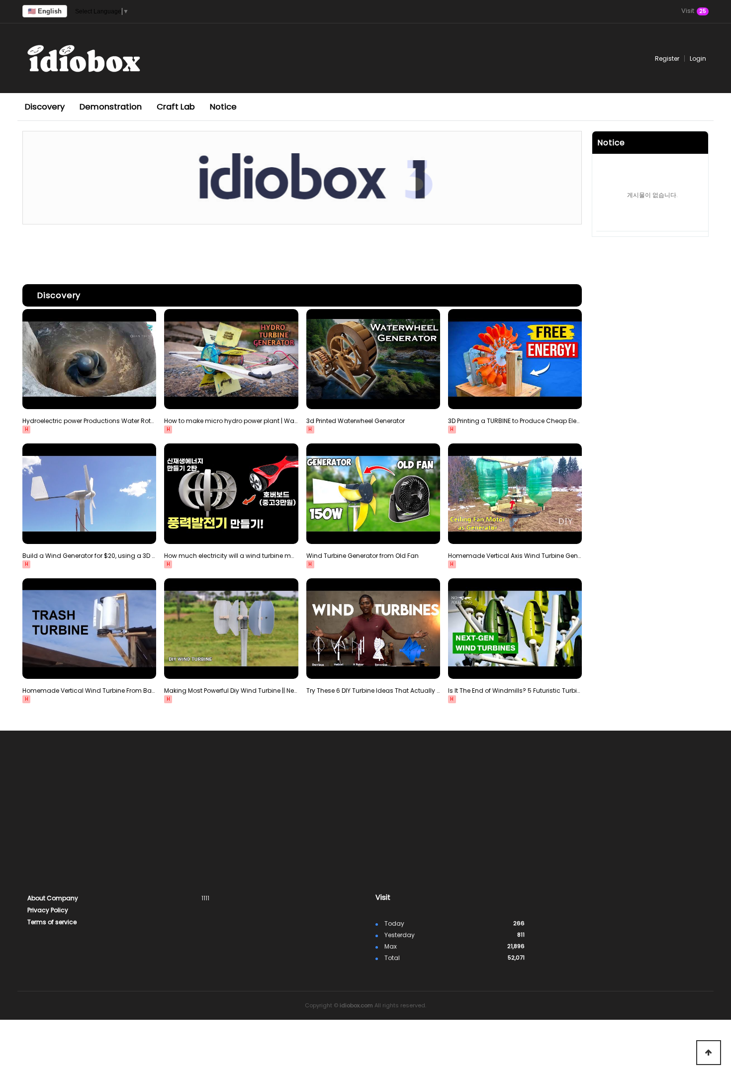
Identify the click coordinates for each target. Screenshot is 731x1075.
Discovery (45, 106)
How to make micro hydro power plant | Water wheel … (231, 421)
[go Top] (708, 1052)
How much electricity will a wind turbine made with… (231, 555)
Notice (223, 106)
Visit (693, 11)
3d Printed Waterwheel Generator (355, 421)
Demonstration (111, 106)
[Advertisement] (302, 251)
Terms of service (52, 922)
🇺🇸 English (45, 11)
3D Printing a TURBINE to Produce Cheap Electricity (515, 421)
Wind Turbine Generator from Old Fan (362, 555)
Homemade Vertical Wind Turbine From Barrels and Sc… (89, 690)
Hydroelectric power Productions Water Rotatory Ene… (89, 421)
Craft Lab (176, 106)
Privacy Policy (47, 910)
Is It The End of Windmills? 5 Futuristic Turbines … (515, 690)
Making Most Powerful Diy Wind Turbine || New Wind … (231, 690)
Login (698, 58)
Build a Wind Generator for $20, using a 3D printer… (89, 555)
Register (667, 58)
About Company (52, 898)
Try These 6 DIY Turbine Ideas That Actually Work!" (373, 690)
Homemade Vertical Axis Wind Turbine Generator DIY (515, 555)
